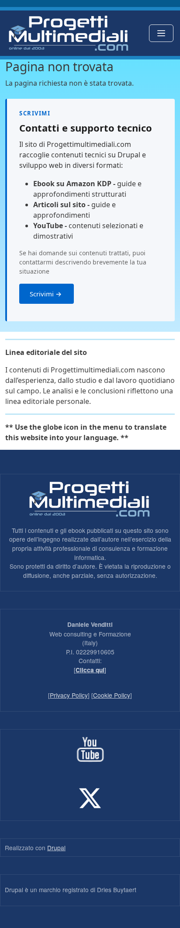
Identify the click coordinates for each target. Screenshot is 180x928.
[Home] (68, 33)
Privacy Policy (69, 695)
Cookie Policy (111, 695)
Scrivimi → (46, 293)
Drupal (56, 847)
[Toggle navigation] (161, 33)
